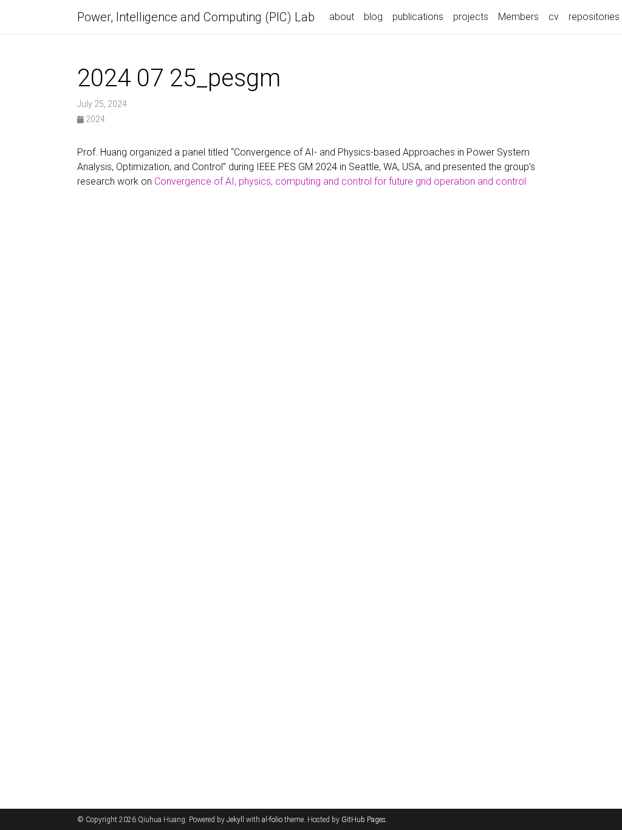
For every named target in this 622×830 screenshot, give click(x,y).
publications (417, 16)
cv (554, 16)
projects (470, 16)
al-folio (272, 819)
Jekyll (235, 819)
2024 (94, 119)
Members (518, 16)
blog (373, 16)
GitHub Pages (363, 819)
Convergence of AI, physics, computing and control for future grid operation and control (340, 181)
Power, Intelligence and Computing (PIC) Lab (196, 17)
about (341, 16)
